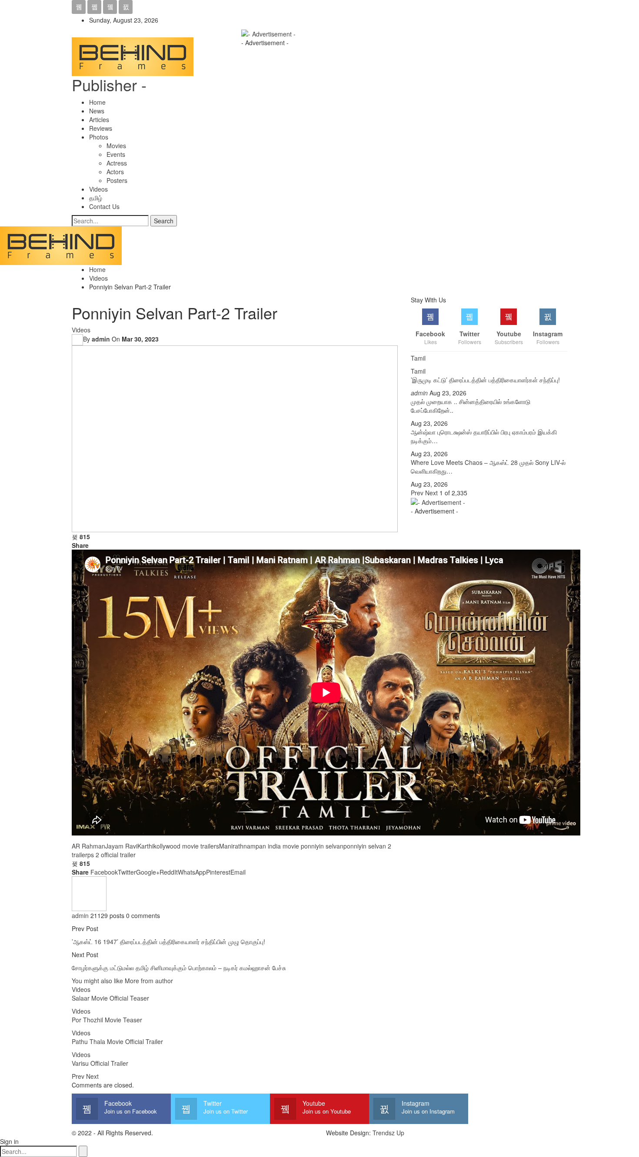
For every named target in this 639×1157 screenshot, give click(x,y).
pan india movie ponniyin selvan (299, 846)
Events (115, 154)
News (96, 110)
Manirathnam (237, 846)
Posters (116, 180)
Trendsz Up (388, 1132)
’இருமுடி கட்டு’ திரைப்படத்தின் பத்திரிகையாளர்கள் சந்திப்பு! (485, 379)
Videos (98, 189)
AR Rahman (88, 846)
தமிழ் (95, 197)
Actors (115, 171)
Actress (116, 163)
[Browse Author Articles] (89, 892)
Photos (98, 137)
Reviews (100, 128)
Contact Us (104, 206)
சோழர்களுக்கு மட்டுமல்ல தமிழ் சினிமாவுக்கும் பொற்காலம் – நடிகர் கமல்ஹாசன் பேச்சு (179, 967)
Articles (99, 119)
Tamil (418, 371)
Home (97, 102)
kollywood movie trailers (186, 846)
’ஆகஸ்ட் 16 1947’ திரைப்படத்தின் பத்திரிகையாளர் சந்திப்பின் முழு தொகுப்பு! (168, 941)
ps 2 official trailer (111, 854)
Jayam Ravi (121, 846)
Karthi (145, 846)
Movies (116, 145)
